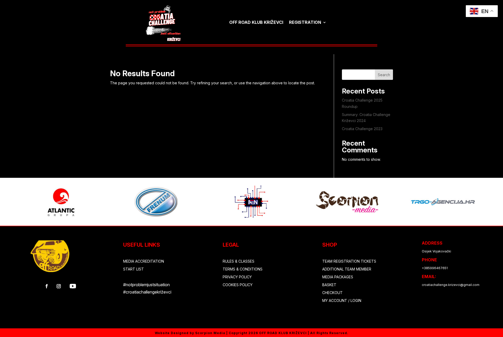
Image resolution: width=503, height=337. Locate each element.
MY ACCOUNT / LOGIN (341, 301)
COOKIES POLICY (238, 285)
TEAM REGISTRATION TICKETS (349, 261)
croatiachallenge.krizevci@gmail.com (450, 285)
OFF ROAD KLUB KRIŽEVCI (256, 22)
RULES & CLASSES (238, 261)
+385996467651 (435, 268)
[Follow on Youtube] (73, 286)
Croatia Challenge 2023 (362, 128)
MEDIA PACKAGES (337, 277)
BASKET (329, 285)
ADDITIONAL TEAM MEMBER (346, 269)
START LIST (133, 269)
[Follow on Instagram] (58, 286)
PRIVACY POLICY (237, 277)
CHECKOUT (332, 293)
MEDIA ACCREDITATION (143, 261)
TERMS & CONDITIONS (243, 269)
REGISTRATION (305, 22)
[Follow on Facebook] (46, 286)
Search (384, 75)
